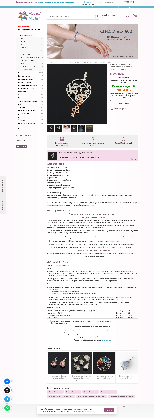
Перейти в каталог (100, 337)
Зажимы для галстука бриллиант (61, 396)
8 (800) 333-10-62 (127, 2)
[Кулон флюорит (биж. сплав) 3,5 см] (127, 363)
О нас (109, 7)
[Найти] (96, 16)
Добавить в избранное (119, 109)
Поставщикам (33, 407)
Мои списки (21, 147)
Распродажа (23, 26)
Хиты (65, 7)
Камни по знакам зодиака (27, 129)
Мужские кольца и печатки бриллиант (91, 396)
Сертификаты (119, 7)
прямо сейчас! (106, 340)
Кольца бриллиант (73, 392)
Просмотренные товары (52, 7)
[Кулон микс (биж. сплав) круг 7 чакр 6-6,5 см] (104, 363)
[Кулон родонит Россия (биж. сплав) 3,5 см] (58, 363)
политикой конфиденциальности (83, 411)
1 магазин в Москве (87, 4)
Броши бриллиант (90, 392)
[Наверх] (133, 154)
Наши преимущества (77, 157)
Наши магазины (83, 7)
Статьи (118, 407)
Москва (88, 2)
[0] (127, 16)
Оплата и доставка (98, 7)
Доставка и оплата (92, 157)
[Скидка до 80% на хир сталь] (92, 41)
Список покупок (24, 135)
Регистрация (111, 15)
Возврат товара (131, 7)
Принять (109, 410)
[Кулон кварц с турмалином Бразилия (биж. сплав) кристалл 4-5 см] (81, 363)
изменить (65, 265)
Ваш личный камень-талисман (29, 29)
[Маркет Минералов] (29, 15)
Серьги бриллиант (55, 392)
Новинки (73, 7)
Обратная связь (129, 407)
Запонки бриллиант (108, 392)
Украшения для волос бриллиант (122, 396)
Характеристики (63, 157)
